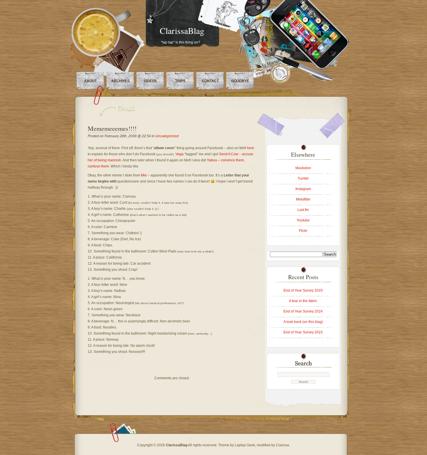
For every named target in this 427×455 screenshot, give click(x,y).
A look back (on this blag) (303, 322)
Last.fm (303, 210)
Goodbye (240, 81)
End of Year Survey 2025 (303, 290)
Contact (210, 81)
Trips (180, 81)
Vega (179, 154)
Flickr (303, 231)
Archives (120, 81)
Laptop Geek (245, 445)
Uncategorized (167, 136)
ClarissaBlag (182, 30)
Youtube (303, 220)
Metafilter (303, 199)
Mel (144, 175)
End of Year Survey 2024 (303, 311)
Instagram (303, 189)
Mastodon (303, 168)
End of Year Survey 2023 (303, 332)
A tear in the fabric (303, 301)
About (90, 81)
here (250, 148)
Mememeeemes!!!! (112, 128)
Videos (150, 81)
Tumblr (303, 178)
